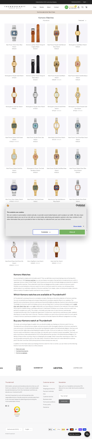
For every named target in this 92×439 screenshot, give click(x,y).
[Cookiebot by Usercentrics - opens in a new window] (77, 205)
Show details (77, 226)
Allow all (72, 232)
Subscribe (39, 425)
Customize (44, 232)
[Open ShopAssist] (87, 434)
